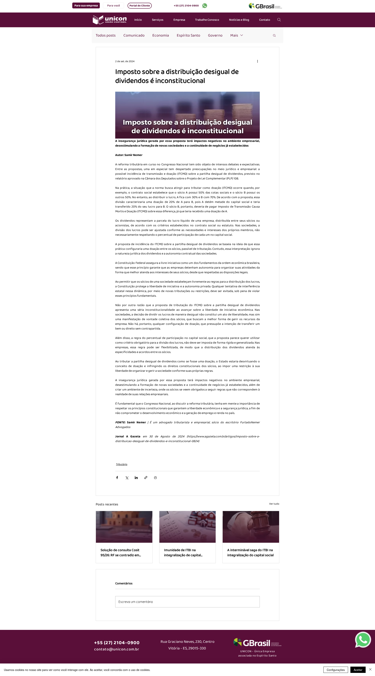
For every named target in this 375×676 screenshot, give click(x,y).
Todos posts (106, 35)
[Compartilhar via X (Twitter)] (127, 477)
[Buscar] (279, 20)
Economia (160, 35)
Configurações (336, 670)
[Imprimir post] (155, 477)
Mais (234, 35)
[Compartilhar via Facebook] (117, 477)
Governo (215, 35)
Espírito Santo (188, 35)
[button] (86, 5)
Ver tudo (274, 504)
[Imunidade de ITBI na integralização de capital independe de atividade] (187, 527)
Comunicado (134, 35)
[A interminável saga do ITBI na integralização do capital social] (251, 527)
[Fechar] (370, 670)
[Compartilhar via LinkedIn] (136, 477)
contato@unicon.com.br (116, 649)
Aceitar (358, 670)
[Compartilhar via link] (146, 477)
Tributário (121, 464)
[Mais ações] (257, 61)
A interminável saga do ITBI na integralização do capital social (250, 552)
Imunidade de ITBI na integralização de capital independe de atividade (182, 552)
